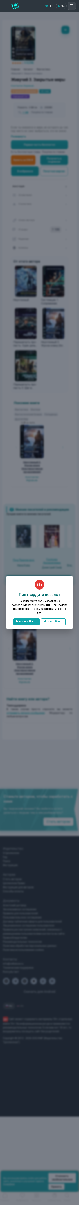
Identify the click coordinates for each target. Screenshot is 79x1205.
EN (51, 6)
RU (46, 6)
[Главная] (15, 6)
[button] (72, 6)
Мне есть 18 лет (26, 621)
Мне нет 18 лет (53, 621)
